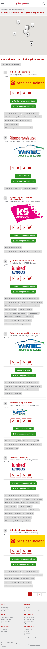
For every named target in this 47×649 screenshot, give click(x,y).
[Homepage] (24, 93)
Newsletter (4, 623)
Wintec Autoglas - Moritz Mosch (25, 333)
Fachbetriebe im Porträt (31, 611)
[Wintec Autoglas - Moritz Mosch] (12, 362)
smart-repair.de (35, 645)
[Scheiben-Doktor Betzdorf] (27, 83)
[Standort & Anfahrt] (29, 93)
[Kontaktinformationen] (18, 93)
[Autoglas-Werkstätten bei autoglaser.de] (23, 3)
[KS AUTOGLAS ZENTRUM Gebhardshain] (27, 213)
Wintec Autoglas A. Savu (21, 402)
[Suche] (43, 3)
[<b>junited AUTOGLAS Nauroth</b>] (18, 269)
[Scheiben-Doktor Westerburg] (27, 541)
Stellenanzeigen (29, 621)
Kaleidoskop (27, 609)
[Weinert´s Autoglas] (18, 466)
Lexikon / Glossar (6, 619)
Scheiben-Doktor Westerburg (23, 530)
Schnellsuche (13, 9)
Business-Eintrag (29, 619)
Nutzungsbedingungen (31, 637)
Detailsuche (4, 611)
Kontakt (26, 631)
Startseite (4, 9)
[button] (27, 28)
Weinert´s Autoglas (19, 457)
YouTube (4, 631)
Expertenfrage (5, 621)
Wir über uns (28, 629)
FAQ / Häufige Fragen (7, 617)
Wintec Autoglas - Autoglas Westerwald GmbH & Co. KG (23, 138)
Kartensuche (5, 609)
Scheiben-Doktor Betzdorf (22, 72)
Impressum (27, 633)
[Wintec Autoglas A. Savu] (18, 412)
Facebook (4, 629)
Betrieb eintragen (29, 617)
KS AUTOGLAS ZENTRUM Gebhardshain (21, 198)
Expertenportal (28, 623)
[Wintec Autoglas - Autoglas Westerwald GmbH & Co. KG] (12, 168)
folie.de (3, 646)
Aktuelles (27, 607)
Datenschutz (28, 635)
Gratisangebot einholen (24, 106)
